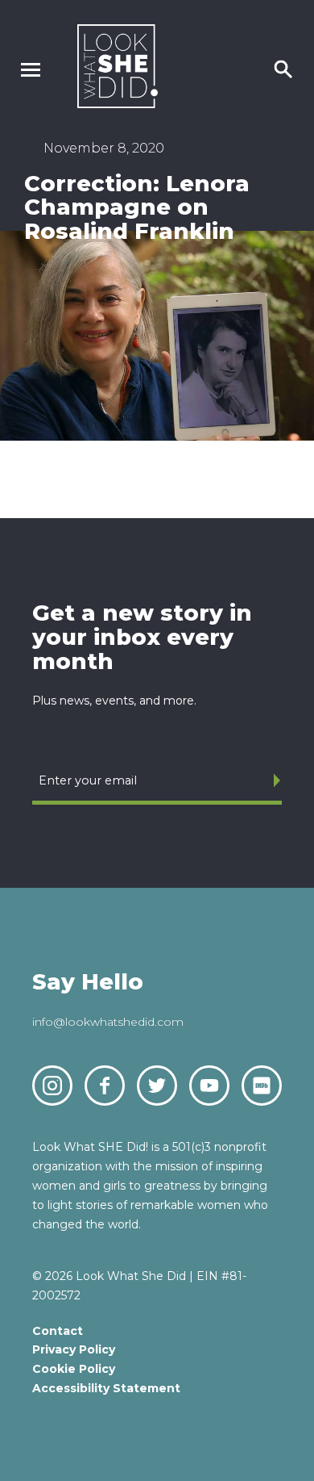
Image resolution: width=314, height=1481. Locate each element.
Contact (57, 1331)
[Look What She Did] (117, 103)
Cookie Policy (73, 1369)
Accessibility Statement (106, 1388)
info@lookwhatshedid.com (108, 1022)
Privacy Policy (73, 1349)
